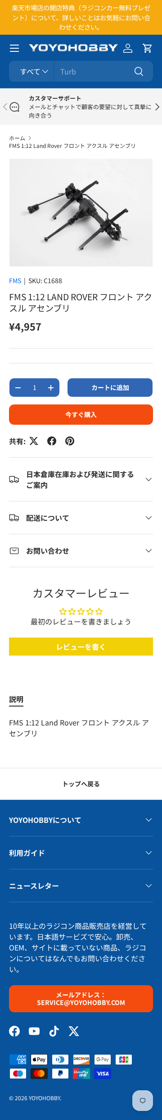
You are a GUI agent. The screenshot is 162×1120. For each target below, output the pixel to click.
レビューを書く (81, 646)
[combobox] (81, 71)
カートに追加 (110, 387)
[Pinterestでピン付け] (70, 441)
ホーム (17, 138)
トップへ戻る (81, 783)
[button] (148, 48)
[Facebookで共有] (52, 441)
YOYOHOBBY (44, 1098)
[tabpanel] (81, 728)
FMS (15, 280)
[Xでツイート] (34, 441)
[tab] (16, 699)
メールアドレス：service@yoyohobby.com (81, 998)
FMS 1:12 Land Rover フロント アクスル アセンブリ (72, 145)
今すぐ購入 (81, 414)
